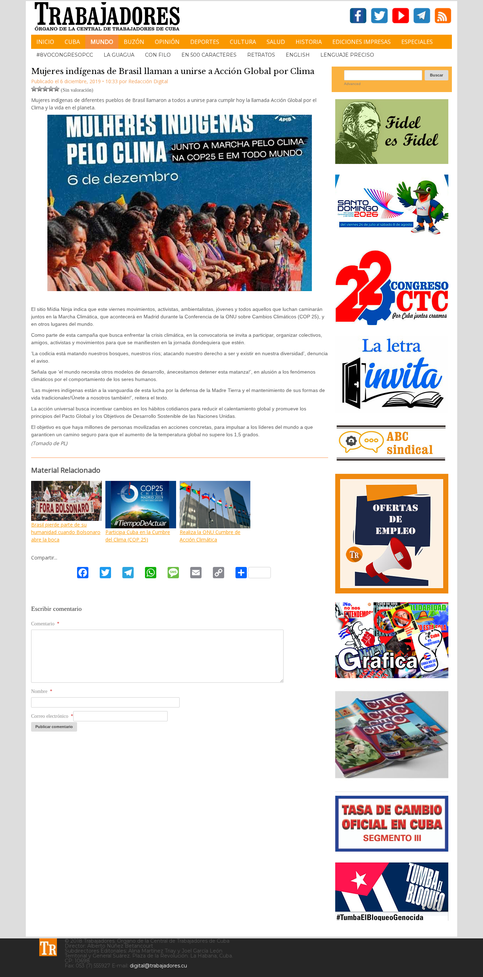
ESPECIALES (417, 42)
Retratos (261, 55)
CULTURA (243, 42)
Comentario (45, 623)
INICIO (45, 42)
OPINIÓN (167, 42)
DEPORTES (204, 42)
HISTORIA (309, 42)
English (298, 55)
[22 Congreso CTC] (391, 322)
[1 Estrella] (34, 89)
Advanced (352, 84)
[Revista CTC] (391, 778)
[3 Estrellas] (45, 89)
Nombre (41, 691)
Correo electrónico (52, 716)
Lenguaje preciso (347, 55)
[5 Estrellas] (56, 89)
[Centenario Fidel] (391, 161)
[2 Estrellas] (39, 89)
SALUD (276, 42)
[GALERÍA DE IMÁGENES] (391, 675)
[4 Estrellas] (51, 89)
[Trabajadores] (48, 947)
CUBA (72, 42)
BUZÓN (134, 42)
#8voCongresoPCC (64, 55)
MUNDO (102, 42)
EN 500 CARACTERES (209, 55)
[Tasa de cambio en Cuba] (391, 849)
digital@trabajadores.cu (158, 965)
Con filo (158, 55)
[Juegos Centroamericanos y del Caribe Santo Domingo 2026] (391, 236)
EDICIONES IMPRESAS (361, 42)
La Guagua (119, 55)
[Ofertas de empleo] (391, 533)
